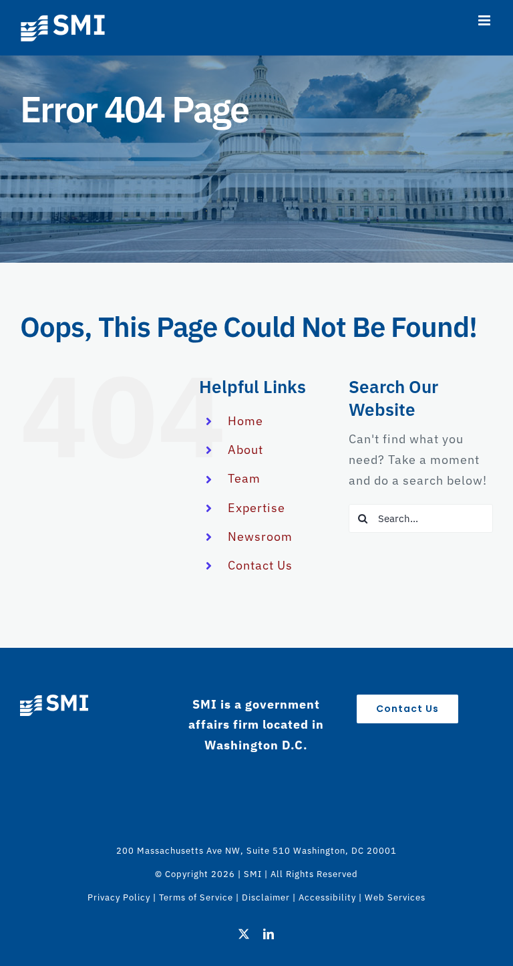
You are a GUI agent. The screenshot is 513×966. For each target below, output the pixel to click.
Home (245, 421)
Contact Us (260, 565)
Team (244, 478)
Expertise (256, 507)
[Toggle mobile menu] (485, 20)
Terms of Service (196, 897)
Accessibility (327, 897)
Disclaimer (266, 897)
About (245, 449)
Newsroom (260, 536)
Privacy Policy (119, 897)
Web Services (395, 897)
